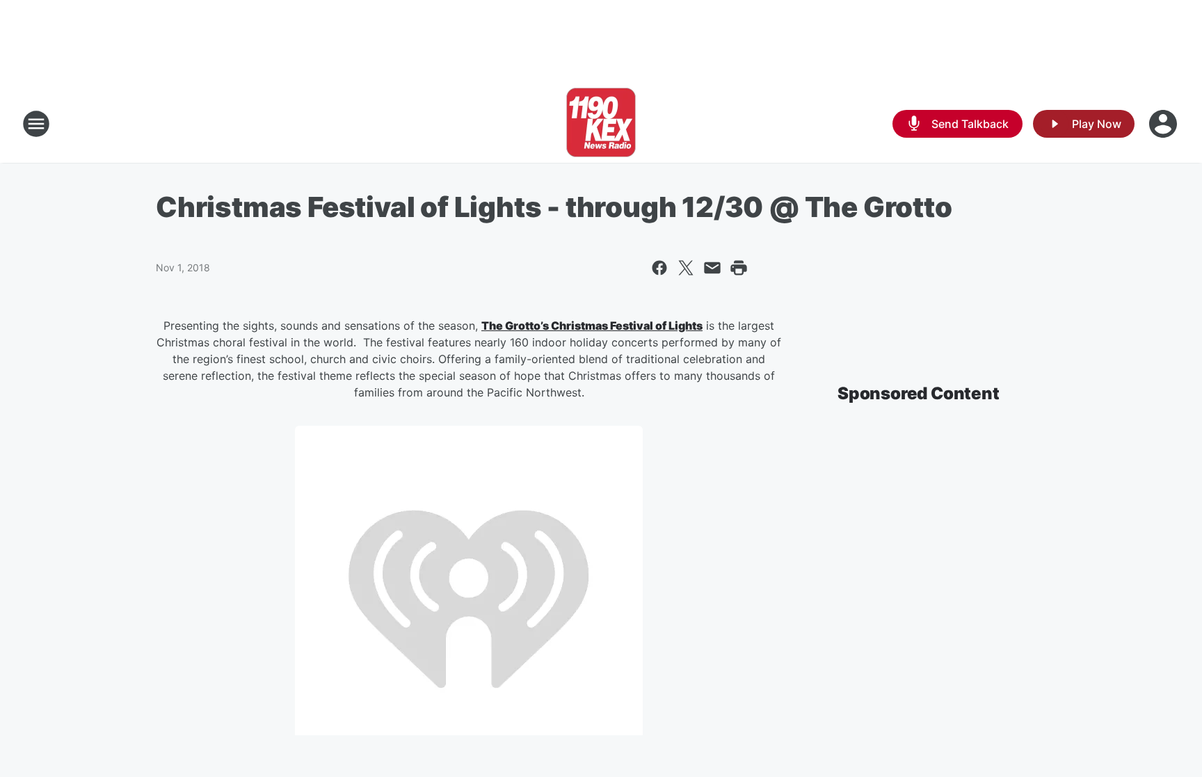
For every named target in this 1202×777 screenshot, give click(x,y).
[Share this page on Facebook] (659, 268)
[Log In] (1164, 124)
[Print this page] (738, 268)
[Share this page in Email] (712, 268)
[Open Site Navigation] (36, 124)
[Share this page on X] (686, 268)
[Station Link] (601, 124)
